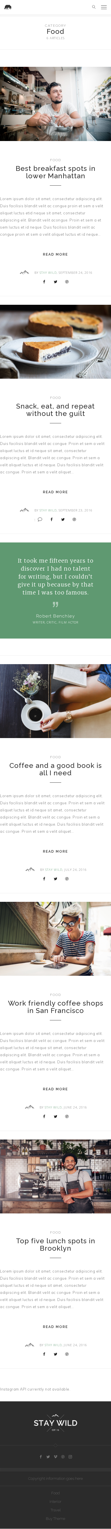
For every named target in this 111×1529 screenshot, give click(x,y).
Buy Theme (55, 1518)
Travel (56, 1510)
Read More (55, 254)
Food (55, 160)
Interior (55, 1501)
